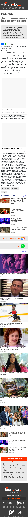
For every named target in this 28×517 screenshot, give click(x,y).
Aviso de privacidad (14, 492)
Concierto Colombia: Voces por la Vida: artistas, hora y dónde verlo (14, 473)
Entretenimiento (7, 14)
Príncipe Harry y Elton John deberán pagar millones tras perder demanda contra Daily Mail (14, 478)
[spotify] (3, 8)
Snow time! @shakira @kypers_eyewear (12, 109)
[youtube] (20, 8)
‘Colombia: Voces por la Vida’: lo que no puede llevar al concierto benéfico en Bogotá (14, 469)
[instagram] (10, 8)
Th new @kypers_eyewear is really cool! (12, 148)
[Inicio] (13, 4)
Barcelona (15, 188)
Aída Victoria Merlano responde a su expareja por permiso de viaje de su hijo (14, 464)
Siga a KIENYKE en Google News (11, 238)
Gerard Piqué (20, 112)
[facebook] (23, 8)
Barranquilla (5, 188)
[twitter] (13, 8)
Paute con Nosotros (14, 498)
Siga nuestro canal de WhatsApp (11, 246)
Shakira (4, 192)
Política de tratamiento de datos (14, 495)
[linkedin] (16, 8)
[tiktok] (6, 8)
